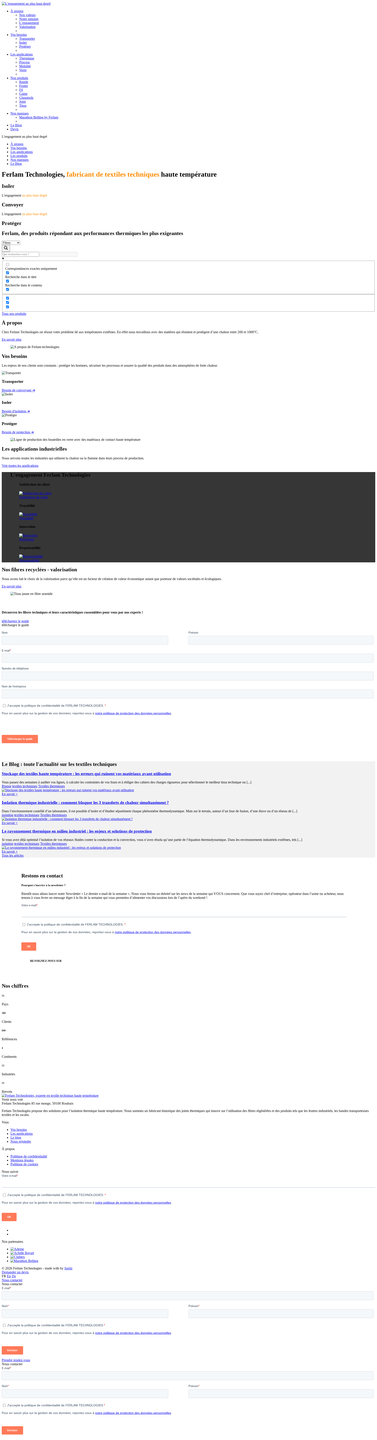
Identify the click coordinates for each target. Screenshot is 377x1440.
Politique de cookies (24, 1164)
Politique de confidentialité (28, 1156)
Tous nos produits (14, 314)
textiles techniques (24, 786)
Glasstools (26, 97)
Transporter (27, 38)
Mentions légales (22, 1160)
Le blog (15, 1137)
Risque (6, 786)
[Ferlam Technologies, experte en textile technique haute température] (26, 3)
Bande (23, 82)
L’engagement (29, 23)
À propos (16, 11)
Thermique (26, 58)
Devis (14, 129)
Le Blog (16, 125)
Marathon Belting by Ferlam (38, 117)
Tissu (22, 105)
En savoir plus (11, 339)
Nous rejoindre (20, 1141)
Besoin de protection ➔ (18, 432)
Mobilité (25, 66)
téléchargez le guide (15, 621)
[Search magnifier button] (6, 248)
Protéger (25, 46)
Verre (23, 70)
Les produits (18, 156)
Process (24, 62)
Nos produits (19, 78)
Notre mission (28, 19)
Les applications (21, 54)
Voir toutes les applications (20, 465)
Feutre (23, 86)
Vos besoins (18, 35)
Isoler (23, 42)
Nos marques (19, 113)
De (14, 1276)
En (9, 1276)
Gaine (23, 94)
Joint (22, 101)
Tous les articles (13, 855)
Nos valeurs (27, 15)
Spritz (68, 1268)
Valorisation (27, 27)
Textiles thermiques (51, 786)
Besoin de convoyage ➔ (18, 390)
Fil (21, 90)
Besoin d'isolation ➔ (16, 411)
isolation (7, 815)
